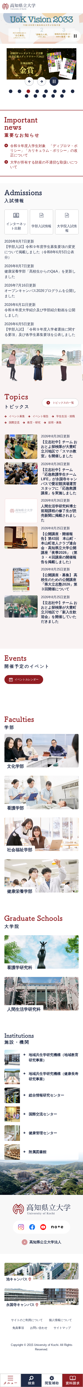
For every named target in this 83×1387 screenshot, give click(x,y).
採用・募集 (55, 422)
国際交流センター (43, 1114)
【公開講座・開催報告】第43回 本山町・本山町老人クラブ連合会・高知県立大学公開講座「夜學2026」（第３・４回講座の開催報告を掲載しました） (59, 548)
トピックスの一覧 (63, 402)
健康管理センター (43, 1133)
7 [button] (64, 91)
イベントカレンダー (27, 679)
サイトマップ (62, 1327)
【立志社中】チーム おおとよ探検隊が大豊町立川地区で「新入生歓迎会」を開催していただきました (59, 612)
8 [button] (72, 91)
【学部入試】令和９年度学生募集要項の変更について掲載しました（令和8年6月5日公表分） (39, 252)
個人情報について (60, 1320)
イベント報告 (40, 416)
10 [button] (35, 96)
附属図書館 (37, 1152)
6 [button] (55, 91)
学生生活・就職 (65, 416)
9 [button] (26, 96)
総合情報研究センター (46, 1095)
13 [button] (62, 96)
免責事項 (18, 1327)
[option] (41, 64)
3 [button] (28, 91)
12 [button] (53, 96)
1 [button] (10, 91)
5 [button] (46, 91)
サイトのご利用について (27, 1320)
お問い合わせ (38, 1327)
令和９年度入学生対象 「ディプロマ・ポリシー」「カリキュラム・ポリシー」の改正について (43, 150)
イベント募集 (17, 416)
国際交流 (14, 422)
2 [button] (19, 91)
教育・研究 (34, 422)
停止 (75, 36)
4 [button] (37, 91)
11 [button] (44, 96)
